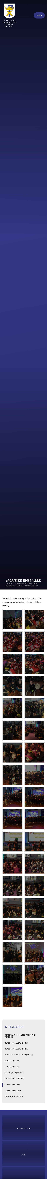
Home (9, 584)
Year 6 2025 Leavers (14, 586)
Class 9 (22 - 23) (31, 586)
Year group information (26, 584)
